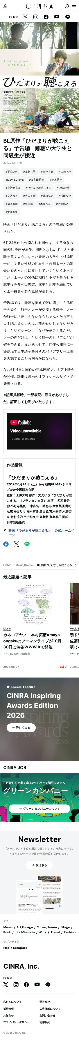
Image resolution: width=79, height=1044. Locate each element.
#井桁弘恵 (47, 195)
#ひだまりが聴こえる (38, 187)
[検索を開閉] (67, 6)
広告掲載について (50, 1008)
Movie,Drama (24, 565)
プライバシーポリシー (16, 1022)
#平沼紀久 (11, 171)
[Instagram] (35, 17)
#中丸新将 (11, 211)
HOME (7, 565)
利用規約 (45, 1022)
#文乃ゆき (11, 195)
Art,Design (24, 927)
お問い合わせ (47, 1015)
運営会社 (45, 1001)
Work (43, 932)
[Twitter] (25, 17)
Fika (6, 947)
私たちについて (12, 1001)
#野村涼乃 (62, 203)
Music (8, 927)
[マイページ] (5, 6)
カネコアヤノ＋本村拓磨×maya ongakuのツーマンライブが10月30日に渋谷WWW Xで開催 (32, 641)
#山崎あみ (65, 171)
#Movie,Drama (14, 179)
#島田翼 (28, 203)
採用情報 (8, 1008)
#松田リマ (65, 195)
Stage (65, 927)
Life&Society (25, 932)
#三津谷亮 (47, 171)
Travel (55, 932)
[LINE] (67, 17)
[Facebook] (46, 17)
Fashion (70, 932)
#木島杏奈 (44, 203)
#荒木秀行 (56, 179)
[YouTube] (57, 17)
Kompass (20, 947)
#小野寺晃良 (12, 187)
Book (7, 932)
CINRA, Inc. (21, 966)
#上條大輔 (63, 187)
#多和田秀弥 (36, 179)
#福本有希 (11, 203)
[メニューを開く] (73, 6)
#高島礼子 (29, 171)
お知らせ (8, 1015)
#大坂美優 (29, 195)
